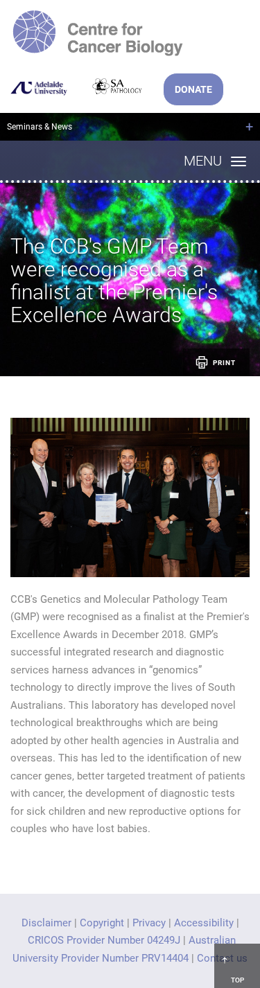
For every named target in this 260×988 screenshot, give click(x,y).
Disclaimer (46, 923)
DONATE (193, 89)
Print (224, 363)
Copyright (102, 923)
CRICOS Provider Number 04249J (104, 940)
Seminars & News (39, 127)
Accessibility (204, 923)
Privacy (149, 923)
